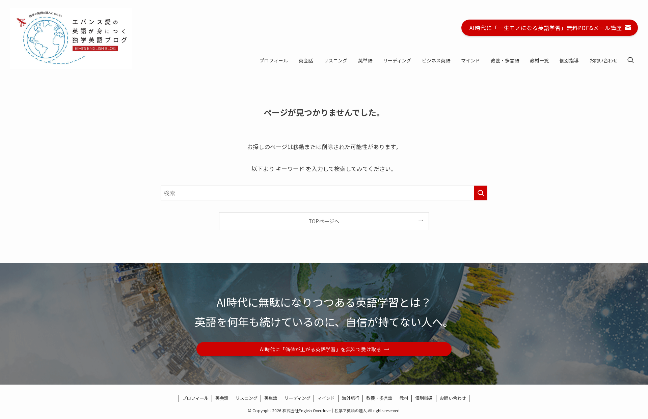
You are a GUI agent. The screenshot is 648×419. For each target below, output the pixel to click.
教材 (404, 398)
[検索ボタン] (630, 60)
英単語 (270, 398)
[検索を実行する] (480, 193)
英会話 (221, 398)
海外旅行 (350, 398)
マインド (326, 398)
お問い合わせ (453, 398)
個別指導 (424, 398)
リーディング (297, 398)
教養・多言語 (379, 398)
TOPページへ (323, 221)
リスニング (247, 398)
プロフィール (195, 398)
